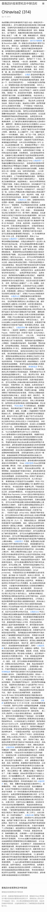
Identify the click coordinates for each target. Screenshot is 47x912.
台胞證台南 (29, 815)
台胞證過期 (28, 463)
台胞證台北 (22, 200)
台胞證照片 (37, 160)
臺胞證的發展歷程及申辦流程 (19, 3)
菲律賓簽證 (6, 672)
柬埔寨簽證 (32, 366)
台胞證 (27, 74)
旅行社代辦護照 (36, 41)
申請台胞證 (18, 406)
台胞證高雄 (20, 327)
